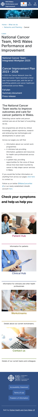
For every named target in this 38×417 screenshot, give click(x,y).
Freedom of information (19, 398)
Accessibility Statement (19, 387)
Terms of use (19, 393)
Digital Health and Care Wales (21, 410)
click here (31, 177)
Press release (9, 96)
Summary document (12, 93)
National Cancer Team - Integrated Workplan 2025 (16, 59)
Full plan (6, 90)
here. (11, 189)
